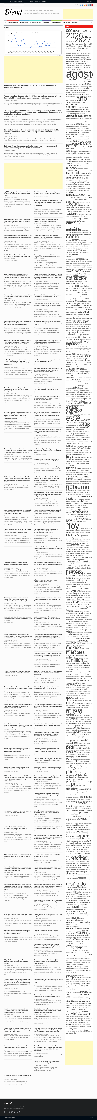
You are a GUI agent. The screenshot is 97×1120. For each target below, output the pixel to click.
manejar (68, 617)
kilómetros (69, 580)
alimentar (75, 88)
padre (77, 732)
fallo (90, 441)
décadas (68, 306)
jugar (68, 575)
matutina (69, 628)
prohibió (68, 813)
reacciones (82, 843)
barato (86, 146)
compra (89, 238)
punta (89, 829)
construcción (70, 261)
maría (80, 621)
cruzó (85, 288)
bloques (78, 157)
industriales (74, 541)
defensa (76, 309)
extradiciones (79, 439)
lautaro (85, 584)
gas (75, 479)
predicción (79, 786)
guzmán (78, 501)
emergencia (70, 378)
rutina (83, 902)
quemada (68, 834)
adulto (84, 65)
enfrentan (84, 388)
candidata (82, 184)
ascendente (72, 124)
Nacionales (24, 22)
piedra (78, 763)
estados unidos (74, 411)
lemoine (78, 586)
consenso (87, 257)
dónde (81, 356)
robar (84, 894)
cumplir (90, 297)
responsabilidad (88, 880)
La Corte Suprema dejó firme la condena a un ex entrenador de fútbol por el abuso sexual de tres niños (48, 706)
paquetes (87, 737)
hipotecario (68, 512)
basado (79, 149)
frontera (79, 466)
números (70, 715)
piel (81, 763)
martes (85, 623)
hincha (86, 510)
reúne (89, 885)
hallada (67, 505)
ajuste (88, 79)
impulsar (87, 532)
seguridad (71, 920)
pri (69, 803)
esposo (76, 403)
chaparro (68, 207)
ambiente (83, 92)
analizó (73, 96)
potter (88, 781)
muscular (72, 687)
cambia (87, 176)
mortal (72, 676)
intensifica (78, 553)
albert (70, 82)
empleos (69, 380)
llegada (69, 600)
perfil (67, 754)
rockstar (83, 896)
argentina (73, 115)
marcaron (80, 619)
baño (83, 146)
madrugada (76, 611)
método (88, 643)
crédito (79, 283)
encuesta (85, 384)
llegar (80, 599)
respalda (75, 878)
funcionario (80, 470)
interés (67, 555)
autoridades (74, 134)
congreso (72, 254)
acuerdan (76, 59)
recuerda (88, 854)
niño (70, 702)
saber (86, 902)
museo (76, 687)
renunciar (68, 869)
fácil (77, 441)
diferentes (88, 339)
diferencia (77, 339)
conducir (68, 248)
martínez (69, 625)
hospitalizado (84, 524)
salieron (68, 907)
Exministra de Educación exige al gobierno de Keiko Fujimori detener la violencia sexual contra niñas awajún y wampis (47, 777)
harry (79, 505)
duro (72, 360)
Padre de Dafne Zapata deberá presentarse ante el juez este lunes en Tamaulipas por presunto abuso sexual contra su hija (17, 868)
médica (77, 632)
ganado (74, 474)
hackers (90, 503)
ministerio (84, 663)
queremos (81, 834)
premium (68, 791)
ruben (73, 900)
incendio (72, 534)
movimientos (69, 678)
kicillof (86, 578)
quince (77, 836)
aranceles (87, 111)
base (83, 149)
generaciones (83, 481)
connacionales (81, 254)
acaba (73, 53)
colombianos (70, 232)
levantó (67, 591)
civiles (75, 218)
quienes (72, 836)
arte (74, 122)
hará (76, 505)
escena (69, 396)
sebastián (71, 916)
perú (69, 758)
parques (68, 741)
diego (68, 339)
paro (84, 738)
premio (88, 789)
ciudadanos (68, 218)
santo (88, 914)
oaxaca (76, 715)
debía (83, 303)
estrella (73, 422)
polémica (71, 775)
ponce (86, 777)
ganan (80, 477)
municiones (89, 685)
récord (79, 853)
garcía (69, 478)
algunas (82, 86)
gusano (88, 499)
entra (77, 390)
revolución (76, 889)
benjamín (84, 153)
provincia (82, 818)
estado (72, 407)
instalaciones (69, 551)
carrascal (87, 190)
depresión (68, 320)
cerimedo (82, 202)
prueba (85, 823)
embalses (77, 375)
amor (83, 94)
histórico (80, 514)
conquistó (76, 257)
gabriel (86, 472)
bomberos (81, 161)
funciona (69, 470)
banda (80, 146)
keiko (81, 578)
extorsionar (73, 439)
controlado (72, 265)
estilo (82, 420)
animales (71, 100)
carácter (68, 188)
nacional (81, 689)
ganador (79, 474)
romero (71, 898)
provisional (74, 821)
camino (72, 180)
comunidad (74, 242)
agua (72, 79)
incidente (68, 537)
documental (76, 351)
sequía (82, 929)
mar (71, 619)
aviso (87, 136)
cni (89, 224)
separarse (77, 926)
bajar (71, 141)
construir (78, 261)
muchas (82, 678)
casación (76, 195)
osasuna (74, 730)
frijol (76, 466)
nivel (77, 703)
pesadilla (84, 759)
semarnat (77, 922)
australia (75, 132)
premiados (82, 789)
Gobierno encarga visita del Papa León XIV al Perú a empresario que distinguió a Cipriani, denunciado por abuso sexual (47, 342)
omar (73, 721)
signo (81, 935)
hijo (79, 509)
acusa (89, 59)
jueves (74, 572)
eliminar (68, 375)
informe (75, 544)
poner (69, 779)
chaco (87, 205)
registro (68, 865)
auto (79, 132)
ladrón (75, 582)
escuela (84, 396)
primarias (73, 803)
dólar (85, 350)
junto (89, 576)
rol (68, 898)
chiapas (82, 207)
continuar (75, 263)
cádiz (86, 168)
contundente (83, 265)
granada (71, 492)
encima (78, 382)
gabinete (81, 472)
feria (81, 450)
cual (67, 290)
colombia (73, 230)
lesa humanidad (74, 588)
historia (69, 514)
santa (89, 912)
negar (82, 693)
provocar (68, 823)
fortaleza (85, 461)
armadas (86, 118)
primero (81, 803)
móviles (90, 676)
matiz (90, 625)
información (83, 543)
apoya (83, 107)
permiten (75, 754)
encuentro (73, 384)
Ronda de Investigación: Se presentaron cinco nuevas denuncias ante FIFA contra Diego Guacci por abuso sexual (17, 389)
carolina (82, 190)
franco (75, 463)
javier (70, 566)
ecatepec (79, 360)
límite (82, 595)
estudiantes (73, 425)
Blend (31, 1)
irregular (68, 564)
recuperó (68, 856)
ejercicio (82, 367)
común (87, 240)
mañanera (82, 615)
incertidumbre (84, 535)
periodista (71, 754)
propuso (74, 816)
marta (82, 623)
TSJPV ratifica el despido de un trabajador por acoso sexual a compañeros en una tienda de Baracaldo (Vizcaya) (17, 256)
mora (89, 672)
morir (82, 674)
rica (88, 889)
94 (89, 46)
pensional (71, 752)
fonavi (90, 457)
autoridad (68, 134)
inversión (70, 559)
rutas (81, 902)
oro (70, 730)
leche (67, 586)
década (87, 303)
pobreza (78, 769)
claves (83, 221)
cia (88, 209)
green (75, 494)
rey (80, 889)
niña (90, 700)
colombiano (84, 230)
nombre (79, 705)
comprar (69, 240)
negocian (78, 695)
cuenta (78, 292)
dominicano (68, 356)
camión (77, 180)
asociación (74, 126)
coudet (68, 281)
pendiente (77, 750)
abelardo (82, 48)
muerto (86, 680)
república (79, 872)
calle (88, 173)
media (69, 632)
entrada (81, 390)
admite (77, 63)
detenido (71, 334)
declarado (87, 307)
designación (85, 326)
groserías (79, 494)
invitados (78, 562)
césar (67, 205)
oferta (69, 719)
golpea (77, 490)
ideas (72, 530)
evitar (85, 427)
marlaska (68, 623)
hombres (86, 517)
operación (71, 723)
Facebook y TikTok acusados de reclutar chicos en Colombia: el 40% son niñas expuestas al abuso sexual (18, 296)
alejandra (75, 84)
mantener (78, 617)
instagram (87, 549)
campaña (70, 182)
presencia (68, 795)
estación (78, 405)
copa (67, 269)
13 (88, 31)
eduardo (82, 365)
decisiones (69, 307)
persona (78, 756)
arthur (77, 122)
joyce (76, 568)
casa (70, 195)
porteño (76, 779)
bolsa (73, 161)
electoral (79, 371)
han (73, 505)
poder (72, 771)
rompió (79, 898)
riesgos (90, 892)
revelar (69, 889)
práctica (68, 785)
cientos (87, 211)
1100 (83, 31)
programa (82, 810)
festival (81, 452)
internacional (79, 555)
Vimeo (88, 5)
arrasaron (78, 120)
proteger (85, 816)
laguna (84, 582)
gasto (85, 479)
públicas (82, 825)
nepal (70, 697)
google (84, 490)
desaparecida (86, 320)
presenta (74, 795)
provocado (85, 821)
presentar (79, 795)
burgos (87, 166)
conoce (69, 256)
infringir (67, 547)
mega (81, 634)
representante (70, 872)
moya (78, 678)
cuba (83, 290)
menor (78, 639)
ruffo (82, 900)
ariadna (73, 118)
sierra (68, 935)
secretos (86, 916)
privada (76, 806)
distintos (72, 348)
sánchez (70, 911)
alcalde (74, 82)
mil (86, 655)
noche (82, 703)
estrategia (68, 422)
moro (88, 674)
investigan (70, 562)
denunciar (77, 318)
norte (68, 707)
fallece (80, 441)
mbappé (84, 630)
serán (87, 929)
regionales (68, 863)
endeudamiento (69, 386)
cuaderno (89, 288)
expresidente (79, 435)
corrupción (75, 274)
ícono (69, 530)
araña (82, 111)
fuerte (70, 468)
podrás (83, 772)
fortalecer (80, 461)
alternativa (83, 88)
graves (72, 494)
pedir (70, 747)
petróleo (82, 761)
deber (74, 303)
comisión (84, 234)
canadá (82, 182)
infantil (86, 541)
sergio (90, 928)
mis (80, 667)
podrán (79, 772)
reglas (72, 865)
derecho (74, 320)
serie (67, 931)
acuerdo (83, 59)
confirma (77, 250)
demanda (86, 314)
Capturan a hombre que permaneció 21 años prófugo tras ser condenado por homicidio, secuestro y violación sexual (17, 931)
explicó (74, 433)
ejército (68, 369)
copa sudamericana (82, 269)
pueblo (79, 827)
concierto (89, 242)
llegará (86, 600)
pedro (77, 748)
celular (77, 200)
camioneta (83, 180)
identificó (77, 530)
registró (87, 863)
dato (82, 301)
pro (90, 806)
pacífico (72, 732)
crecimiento (70, 284)
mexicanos (81, 645)
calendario (80, 170)
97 (90, 46)
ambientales (78, 92)
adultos (88, 65)
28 (67, 44)
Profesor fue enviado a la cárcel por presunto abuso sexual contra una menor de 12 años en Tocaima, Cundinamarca (17, 221)
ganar (86, 476)
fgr (83, 452)
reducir (87, 856)
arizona (77, 118)
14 (90, 31)
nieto (87, 700)
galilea (90, 472)
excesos (68, 429)
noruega (78, 707)
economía (71, 362)
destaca (68, 330)
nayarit (67, 693)
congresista (86, 252)
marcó (90, 619)
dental (81, 316)
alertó (77, 86)
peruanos (79, 759)
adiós (73, 63)
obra (88, 715)
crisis (75, 285)
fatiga (67, 448)
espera (69, 403)
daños (71, 301)
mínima (73, 663)
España (44, 1)
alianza (71, 88)
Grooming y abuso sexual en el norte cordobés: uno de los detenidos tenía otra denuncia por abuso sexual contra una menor (18, 511)
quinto (70, 838)
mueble (67, 681)
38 (81, 44)
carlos (74, 190)
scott (67, 916)
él (72, 369)
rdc (89, 840)
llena (89, 600)
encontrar (83, 382)
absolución (84, 51)
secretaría (81, 916)
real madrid (78, 845)
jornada (87, 566)
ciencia (69, 211)
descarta (73, 326)
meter (83, 643)
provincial (68, 821)
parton (69, 743)
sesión (85, 931)
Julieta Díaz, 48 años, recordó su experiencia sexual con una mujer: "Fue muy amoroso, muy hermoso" (48, 323)
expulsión (72, 437)
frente (72, 465)
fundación (87, 470)
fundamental (69, 472)
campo (76, 182)
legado (70, 586)
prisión (70, 805)
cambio (78, 177)
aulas (75, 130)
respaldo (82, 878)
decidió (73, 306)
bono (85, 161)
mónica (86, 670)
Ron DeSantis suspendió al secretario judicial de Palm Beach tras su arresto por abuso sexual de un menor (48, 564)
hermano (85, 507)
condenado (82, 244)
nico (77, 700)
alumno (67, 90)
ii (79, 530)
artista (67, 124)
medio (76, 634)
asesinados (87, 124)
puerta (80, 829)
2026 (74, 35)
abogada (68, 51)
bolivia (68, 161)
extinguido (87, 437)
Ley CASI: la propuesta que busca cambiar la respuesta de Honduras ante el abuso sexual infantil (17, 193)
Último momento (13, 22)
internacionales (71, 557)
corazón (68, 271)
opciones (88, 721)
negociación (87, 693)
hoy (72, 525)
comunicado (69, 242)
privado (81, 806)
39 (82, 44)
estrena (77, 422)
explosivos (81, 433)
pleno (87, 767)
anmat (74, 100)
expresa (74, 435)
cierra (67, 214)
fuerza (78, 468)
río (71, 894)
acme (83, 55)
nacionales (89, 689)
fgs (85, 452)
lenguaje (82, 586)
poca (81, 769)
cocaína (75, 226)
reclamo (80, 849)
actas (71, 57)
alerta (87, 83)
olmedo (70, 721)
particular (77, 741)
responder (75, 880)
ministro (70, 665)
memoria (79, 636)
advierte (75, 67)
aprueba (68, 111)
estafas (81, 414)
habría (81, 503)
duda (81, 358)
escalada (79, 394)
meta (79, 643)
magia (87, 611)
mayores (69, 630)
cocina (80, 226)
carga (80, 188)
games (70, 474)
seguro (79, 920)
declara (74, 308)
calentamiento (86, 170)
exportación (68, 435)
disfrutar (74, 346)
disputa (67, 348)
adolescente (82, 63)
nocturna (89, 703)
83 (83, 46)
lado (73, 582)
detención (74, 332)
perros (87, 754)
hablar (72, 503)
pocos (84, 769)
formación (69, 461)
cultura (67, 296)
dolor (78, 354)
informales (68, 545)
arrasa (73, 120)
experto (76, 431)
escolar (74, 396)
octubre (77, 717)
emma (80, 377)
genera (72, 481)
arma (81, 118)
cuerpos (69, 295)
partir (88, 741)
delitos (81, 314)
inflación (74, 543)
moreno (76, 674)
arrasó (82, 120)
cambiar (70, 177)
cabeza (83, 168)
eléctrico (88, 371)
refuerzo (73, 861)
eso (70, 398)
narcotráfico (76, 691)
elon (74, 375)
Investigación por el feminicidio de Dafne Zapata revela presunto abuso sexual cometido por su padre (48, 981)
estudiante (68, 425)
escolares (78, 396)
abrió (74, 51)
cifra (83, 214)
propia (72, 814)
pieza (86, 763)
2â (70, 44)
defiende (89, 309)
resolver (68, 878)
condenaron (70, 246)
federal (86, 448)
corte (82, 273)
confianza (69, 250)
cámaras (82, 175)
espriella (85, 403)
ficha (87, 452)
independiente (82, 539)
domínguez (86, 354)
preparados (73, 793)
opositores (86, 725)
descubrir (78, 326)
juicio (74, 575)
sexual (73, 933)
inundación (87, 557)
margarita (73, 621)
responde (69, 880)
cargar (83, 188)
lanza (74, 584)
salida (85, 904)
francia (72, 463)
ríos (73, 894)
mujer (78, 683)
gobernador (85, 483)
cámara (76, 175)
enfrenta (77, 388)
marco (68, 621)
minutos (87, 665)
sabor (90, 902)
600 (72, 46)
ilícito (82, 530)
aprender (74, 109)
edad (89, 363)
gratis (87, 492)
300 (76, 44)
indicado (88, 539)
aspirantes (79, 126)
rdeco (70, 843)
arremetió (86, 120)
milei (69, 657)
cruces (82, 288)
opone (83, 723)
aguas (77, 79)
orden (90, 725)
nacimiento (68, 689)
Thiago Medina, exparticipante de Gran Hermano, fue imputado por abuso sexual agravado (16, 961)
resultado (76, 883)
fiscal (70, 456)
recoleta (86, 849)
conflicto (75, 252)
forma (86, 459)
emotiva (84, 377)
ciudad (83, 216)
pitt (66, 766)
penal (73, 750)
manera (72, 617)
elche (85, 369)
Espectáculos (56, 22)
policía (78, 774)
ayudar (78, 139)
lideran (87, 593)
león (86, 587)
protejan (90, 816)
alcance (81, 82)
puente (75, 829)
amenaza (70, 94)
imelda (88, 530)
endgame (75, 386)
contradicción (80, 263)
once (76, 721)
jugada (89, 573)
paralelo (72, 738)
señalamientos (82, 924)
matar (83, 625)
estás (89, 414)
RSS (84, 5)
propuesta (85, 814)
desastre (83, 324)
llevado (70, 602)
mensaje (68, 641)
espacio (73, 398)
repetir (78, 869)
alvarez (71, 90)
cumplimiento (84, 296)
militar (85, 658)
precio (78, 784)
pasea (88, 743)
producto (69, 810)
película (87, 748)
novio (86, 707)
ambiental (73, 92)
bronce (87, 163)
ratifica (79, 841)
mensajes (73, 641)
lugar (89, 604)
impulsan (82, 532)
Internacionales (35, 22)
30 (73, 43)
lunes (85, 606)
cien (90, 209)
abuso (68, 53)
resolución (85, 876)
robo (76, 896)
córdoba (75, 271)
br (91, 161)
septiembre (72, 928)
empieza (88, 377)
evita (81, 427)
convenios (89, 265)
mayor (85, 627)
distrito (75, 348)
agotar (67, 79)
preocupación (74, 791)
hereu (74, 507)
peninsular (82, 750)
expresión (85, 435)
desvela (88, 330)
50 (91, 44)
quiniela (84, 836)
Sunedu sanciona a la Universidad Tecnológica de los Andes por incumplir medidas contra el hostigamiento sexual (48, 494)
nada (67, 691)
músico (83, 687)
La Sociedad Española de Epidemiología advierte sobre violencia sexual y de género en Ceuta (47, 450)
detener (80, 332)
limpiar (67, 597)
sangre (86, 912)
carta (69, 192)
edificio (68, 365)
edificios (73, 365)
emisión (76, 377)
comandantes (78, 232)
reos (72, 869)
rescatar (68, 876)
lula (73, 607)
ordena (68, 728)
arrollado (68, 122)
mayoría (74, 630)
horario (79, 521)
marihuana (85, 621)
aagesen (70, 48)
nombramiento (72, 705)
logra (90, 602)
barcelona (70, 149)
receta (72, 847)
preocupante (82, 791)
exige (72, 429)
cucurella (72, 292)
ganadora (84, 474)
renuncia (88, 867)
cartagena (75, 192)
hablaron (77, 503)
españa (86, 398)
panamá (86, 734)
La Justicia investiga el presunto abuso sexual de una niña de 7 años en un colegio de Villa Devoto (47, 599)
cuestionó (78, 295)
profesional (75, 810)
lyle (67, 609)
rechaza (79, 847)
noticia (83, 707)
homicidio (74, 519)
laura (82, 584)
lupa (87, 607)
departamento (87, 318)
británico (78, 163)
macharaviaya (74, 609)
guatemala (86, 496)
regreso (84, 865)
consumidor (89, 261)
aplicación (79, 107)
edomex (77, 365)
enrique (68, 390)
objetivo (81, 715)
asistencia (69, 126)
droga (72, 358)
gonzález (81, 490)
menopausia (72, 638)
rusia (74, 902)
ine (79, 541)
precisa (75, 786)
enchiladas (72, 382)
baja (68, 141)
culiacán (89, 295)
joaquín (77, 566)
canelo (67, 186)
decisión (87, 305)
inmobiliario (86, 547)
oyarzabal (82, 730)
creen (85, 283)
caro (78, 190)
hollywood (73, 517)
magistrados (69, 613)
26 (78, 40)
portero (81, 779)
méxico (73, 647)
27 (87, 39)
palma (76, 735)
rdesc (74, 843)
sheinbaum (82, 932)
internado (79, 557)
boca (82, 157)
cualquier (71, 290)
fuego (82, 466)
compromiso (82, 240)
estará (85, 414)
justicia (70, 577)
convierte (76, 267)
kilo (89, 578)
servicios (79, 931)
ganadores (72, 476)
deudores (68, 337)
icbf (67, 530)
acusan (81, 61)
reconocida (68, 853)
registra (75, 863)
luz (90, 607)
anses (69, 102)
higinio (75, 510)
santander (77, 914)
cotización (76, 278)
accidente (88, 53)
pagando (84, 732)
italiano (76, 564)
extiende (83, 437)
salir (72, 907)
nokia (67, 705)
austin (71, 132)
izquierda (83, 564)
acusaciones (69, 61)
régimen (82, 861)
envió (74, 392)
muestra (69, 683)
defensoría (83, 309)
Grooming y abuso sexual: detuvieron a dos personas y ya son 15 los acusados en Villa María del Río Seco (47, 256)
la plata (83, 580)
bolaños (82, 159)
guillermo (83, 499)
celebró (70, 200)
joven (71, 568)
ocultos (81, 717)
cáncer (89, 182)
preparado (68, 793)
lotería (79, 604)
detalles (68, 332)
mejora (85, 634)
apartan (86, 105)
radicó (85, 838)
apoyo (69, 109)
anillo (67, 100)
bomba (76, 161)
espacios (78, 398)
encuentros (78, 384)
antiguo (78, 102)
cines (90, 214)
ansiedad (74, 102)
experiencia (70, 431)
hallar (71, 505)
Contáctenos (89, 1)
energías (87, 386)
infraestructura (85, 545)
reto (87, 885)
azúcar (82, 139)
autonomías (85, 132)
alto (87, 88)
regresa (77, 865)
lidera (84, 593)
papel (82, 737)
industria (68, 541)
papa (78, 737)
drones (76, 358)
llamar (90, 597)
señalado (76, 924)
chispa (76, 209)
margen (77, 621)
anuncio (81, 105)
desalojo (79, 320)
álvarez (77, 90)
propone (80, 814)
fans (76, 446)
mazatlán (79, 630)
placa (73, 766)
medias (74, 632)
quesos (67, 836)
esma (67, 398)
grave (68, 494)
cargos (67, 190)
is (70, 564)
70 (75, 46)
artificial (86, 122)
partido (84, 741)
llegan (74, 600)
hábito (86, 501)
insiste (83, 549)
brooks (90, 163)
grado (67, 492)
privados (86, 806)
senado (85, 922)
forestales (81, 459)
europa (68, 427)
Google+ (86, 5)
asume (86, 126)
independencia (72, 539)
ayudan (74, 139)
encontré (88, 382)
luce (86, 604)
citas (78, 216)
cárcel (72, 188)
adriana (77, 65)
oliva (67, 721)
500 (67, 46)
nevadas (82, 698)
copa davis (71, 269)
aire (82, 79)
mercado (83, 640)
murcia (67, 687)
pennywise (87, 750)
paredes (81, 738)
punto (68, 832)
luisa (71, 606)
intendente (89, 551)
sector (68, 918)
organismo (87, 728)
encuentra (68, 384)
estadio (83, 405)
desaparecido (69, 322)
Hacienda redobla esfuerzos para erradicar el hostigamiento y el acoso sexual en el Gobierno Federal (48, 548)
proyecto (74, 823)
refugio (77, 861)
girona (74, 483)
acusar (86, 61)
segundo (74, 918)
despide (79, 328)
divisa (68, 352)
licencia (72, 593)
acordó (67, 57)
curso (78, 298)
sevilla (68, 933)
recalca (67, 847)
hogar (89, 514)
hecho (84, 505)
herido (79, 507)
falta (68, 443)
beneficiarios (87, 151)
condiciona (76, 246)
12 (86, 31)
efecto (68, 367)
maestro (81, 611)
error (67, 394)
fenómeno (75, 450)
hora (69, 521)
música (80, 687)
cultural (72, 297)
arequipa (82, 113)
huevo (88, 528)
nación (73, 689)
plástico (68, 768)
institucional (76, 551)
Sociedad (46, 22)
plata (72, 768)
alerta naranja (69, 86)
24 (71, 42)
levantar (86, 588)
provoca (80, 821)
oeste (91, 717)
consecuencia (81, 257)
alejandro (81, 84)
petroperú (86, 761)
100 (78, 31)
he (81, 505)
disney (84, 346)
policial (68, 777)
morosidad (68, 676)
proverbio (74, 819)
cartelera (83, 192)
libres (89, 591)
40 (85, 43)
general (89, 481)
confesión (86, 248)
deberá (79, 303)
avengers (77, 136)
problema (76, 808)
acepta (77, 55)
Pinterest (92, 5)
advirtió (82, 67)
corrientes (68, 274)
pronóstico (85, 812)
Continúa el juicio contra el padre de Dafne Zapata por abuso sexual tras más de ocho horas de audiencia (46, 812)
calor (70, 175)
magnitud (80, 613)
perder (80, 752)
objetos (85, 715)
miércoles (75, 652)
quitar (73, 838)
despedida (74, 328)
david (85, 301)
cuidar (84, 295)
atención (78, 128)
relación (82, 867)
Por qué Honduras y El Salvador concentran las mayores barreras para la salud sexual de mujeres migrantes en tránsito (18, 706)
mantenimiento (84, 617)
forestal (77, 459)
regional (87, 861)
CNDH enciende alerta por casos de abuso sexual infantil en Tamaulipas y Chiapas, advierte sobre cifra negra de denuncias (46, 734)
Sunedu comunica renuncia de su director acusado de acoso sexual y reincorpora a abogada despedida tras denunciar (16, 1010)
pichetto (71, 763)
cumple (79, 296)
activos (82, 57)
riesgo (77, 891)
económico (79, 363)
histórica (74, 514)
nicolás (80, 700)
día (81, 336)
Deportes (66, 22)
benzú (88, 153)
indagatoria (83, 537)
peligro (67, 750)
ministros (76, 665)
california (82, 173)
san (81, 909)
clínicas (84, 224)
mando (87, 615)
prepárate (86, 793)
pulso (86, 829)
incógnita (72, 537)
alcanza (87, 82)
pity (68, 766)
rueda (79, 900)
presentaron (84, 795)
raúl (82, 841)
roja (90, 896)
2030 (67, 41)
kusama (77, 580)
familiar (80, 443)
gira (71, 483)
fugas (85, 468)
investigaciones (87, 559)
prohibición (89, 810)
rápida (76, 841)
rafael (68, 841)
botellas (89, 161)
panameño (68, 737)
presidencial (76, 797)
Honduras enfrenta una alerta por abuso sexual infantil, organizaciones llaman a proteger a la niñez (48, 868)
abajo (74, 48)
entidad (73, 390)
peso (67, 761)
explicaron (68, 433)
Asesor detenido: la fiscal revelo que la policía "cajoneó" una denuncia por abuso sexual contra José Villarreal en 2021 (47, 511)
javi (67, 566)
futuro (77, 472)
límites (85, 595)
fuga (83, 468)
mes (73, 642)
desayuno (88, 324)
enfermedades (69, 388)
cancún (77, 184)
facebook (72, 441)
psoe (73, 825)
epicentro (80, 392)
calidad (72, 172)
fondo (69, 459)
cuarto (75, 290)
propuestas (68, 816)
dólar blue (68, 354)
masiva (80, 625)
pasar (75, 742)
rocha (79, 896)
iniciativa (81, 547)
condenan (88, 244)
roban (80, 894)
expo (87, 433)
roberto (68, 896)
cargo (88, 188)
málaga (88, 613)
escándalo (83, 394)
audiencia (70, 130)
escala (74, 394)
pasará (80, 743)
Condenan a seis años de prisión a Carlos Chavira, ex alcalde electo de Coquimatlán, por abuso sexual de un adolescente (47, 946)
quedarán (85, 832)
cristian (81, 286)
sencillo (67, 926)
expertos (81, 431)
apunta (78, 111)
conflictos (81, 252)
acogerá (87, 55)
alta (79, 88)
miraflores (72, 667)
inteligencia (83, 551)
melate (74, 636)
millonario (86, 661)
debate (69, 303)
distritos (79, 348)
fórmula (75, 461)
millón (77, 660)
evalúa (77, 427)
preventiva (88, 801)
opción (83, 721)
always (86, 90)
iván (80, 564)
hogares (68, 516)
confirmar (69, 252)
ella (71, 376)
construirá (84, 261)
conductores (81, 248)
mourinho (81, 676)
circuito (67, 216)
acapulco (77, 53)
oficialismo (82, 719)
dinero (84, 341)
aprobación (79, 109)
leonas (68, 588)
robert (87, 894)
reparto (75, 869)
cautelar (83, 197)
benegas (80, 153)
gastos (68, 481)
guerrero (76, 499)
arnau (70, 120)
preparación (87, 791)
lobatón (82, 602)
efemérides (77, 367)
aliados (90, 86)
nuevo (74, 711)
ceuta (74, 204)
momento (71, 669)
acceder (83, 53)
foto (88, 461)
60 (70, 46)
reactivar (68, 845)
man (73, 615)
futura (73, 472)
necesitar (77, 693)
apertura (71, 106)
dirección (83, 344)
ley (72, 590)
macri (79, 609)
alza (90, 90)
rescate (72, 876)
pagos (67, 735)
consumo (69, 263)
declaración (81, 307)
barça (90, 147)
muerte (77, 680)
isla (72, 564)
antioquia (83, 102)
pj (70, 766)
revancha (74, 887)
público (86, 825)
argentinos (69, 118)
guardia (78, 497)
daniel (87, 299)
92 (87, 46)
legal (74, 587)
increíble (77, 537)
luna (77, 606)
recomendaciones (70, 851)
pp (91, 782)
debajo (89, 301)
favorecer (74, 448)
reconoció (74, 853)
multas (83, 683)
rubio (76, 900)
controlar (77, 265)
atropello (87, 128)
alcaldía (77, 82)
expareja (81, 429)
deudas (87, 334)
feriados (86, 450)
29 (69, 44)
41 (89, 44)
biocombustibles (86, 155)
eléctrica (84, 371)
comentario (84, 232)
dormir (68, 358)
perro (84, 754)
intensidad (70, 553)
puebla (74, 827)
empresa (77, 379)
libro (67, 593)
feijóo (90, 448)
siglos (71, 935)
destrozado (83, 330)
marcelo (86, 619)
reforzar (89, 859)
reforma (78, 858)
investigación (79, 560)
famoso (70, 445)
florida (86, 457)
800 (81, 46)
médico (89, 632)
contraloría (86, 263)
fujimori (89, 468)
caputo (85, 186)
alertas (74, 86)
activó (78, 57)
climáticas (79, 224)
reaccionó (88, 843)
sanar (85, 909)
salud (78, 907)
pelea (81, 748)
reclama (75, 849)
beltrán (77, 151)
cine (87, 214)
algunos (86, 86)
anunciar (72, 104)
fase (90, 446)
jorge (81, 566)
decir (79, 305)
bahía (87, 139)
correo (88, 271)
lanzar (78, 584)
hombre (80, 516)
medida (70, 634)
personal (85, 756)
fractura (68, 463)
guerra (69, 498)
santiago (83, 914)
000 (69, 31)
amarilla (68, 92)
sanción (79, 911)
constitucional (82, 259)
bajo (75, 140)
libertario (84, 591)
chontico (80, 209)
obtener (73, 717)
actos (67, 59)
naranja (71, 691)
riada (84, 889)
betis (72, 155)
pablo (87, 730)
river (76, 894)
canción (73, 184)
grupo (84, 494)
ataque (69, 128)
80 (79, 46)
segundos (81, 918)
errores (71, 394)
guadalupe (68, 497)
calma (67, 175)
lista (83, 597)
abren (71, 51)
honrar (89, 519)
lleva (67, 602)
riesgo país (85, 892)
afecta (88, 67)
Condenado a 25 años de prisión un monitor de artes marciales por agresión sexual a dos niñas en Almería (18, 618)
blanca (70, 157)
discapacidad (69, 346)
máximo (80, 628)
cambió (85, 178)
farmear (86, 446)
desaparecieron (69, 324)
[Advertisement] (78, 14)
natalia (81, 691)
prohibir (72, 812)
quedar (78, 831)
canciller (68, 184)
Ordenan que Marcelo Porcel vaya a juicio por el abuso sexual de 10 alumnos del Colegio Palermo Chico (48, 961)
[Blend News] (13, 12)
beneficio (68, 153)
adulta (81, 65)
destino (73, 330)
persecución (69, 756)
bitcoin (67, 157)
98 (66, 48)
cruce (78, 288)
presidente (86, 796)
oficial (74, 719)
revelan (85, 887)
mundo (78, 685)
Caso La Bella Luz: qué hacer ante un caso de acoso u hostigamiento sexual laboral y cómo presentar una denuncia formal (47, 1010)
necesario (72, 693)
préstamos (73, 799)
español (71, 400)
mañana (76, 615)
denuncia (69, 318)
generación (76, 481)
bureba (84, 166)
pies (83, 763)
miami (83, 648)
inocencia (76, 549)
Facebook (82, 5)
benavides (81, 151)
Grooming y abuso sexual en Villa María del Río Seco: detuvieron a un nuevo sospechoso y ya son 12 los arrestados (48, 431)
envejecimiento (69, 392)
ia (91, 528)
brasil (68, 163)
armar (67, 120)
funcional (74, 470)
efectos (72, 367)
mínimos (78, 663)
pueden (86, 827)
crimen (69, 286)
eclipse (86, 360)
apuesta (73, 111)
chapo (74, 207)
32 (79, 44)
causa (78, 197)
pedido (83, 745)
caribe (71, 190)
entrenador (86, 390)
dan (84, 299)
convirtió (82, 267)
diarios (89, 337)
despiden (84, 328)
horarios (84, 521)
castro (88, 195)
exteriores (78, 437)
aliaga (67, 88)
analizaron (69, 96)
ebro (76, 360)
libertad (78, 591)
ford (73, 459)
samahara (77, 909)
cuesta (74, 295)
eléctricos (68, 373)
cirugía (71, 216)
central (88, 199)
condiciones (84, 246)
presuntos (69, 801)
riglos (68, 894)
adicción (68, 63)
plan (78, 765)
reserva (77, 876)
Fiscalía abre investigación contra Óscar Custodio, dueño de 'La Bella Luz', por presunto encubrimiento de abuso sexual (48, 531)
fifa (91, 452)
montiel (75, 672)
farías (81, 446)
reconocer (86, 851)
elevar (76, 373)
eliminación (83, 373)
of (66, 719)
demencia (73, 316)
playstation (82, 767)
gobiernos (68, 490)
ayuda (69, 138)
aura (68, 132)
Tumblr (90, 5)
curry (74, 299)
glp (80, 483)
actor (88, 57)
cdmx (88, 197)
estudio (79, 425)
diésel (71, 339)
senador (68, 924)
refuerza (68, 861)
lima (78, 595)
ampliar (87, 94)
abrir (78, 50)
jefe (74, 566)
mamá (68, 615)
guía (80, 499)
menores (85, 638)
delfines (75, 314)
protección (80, 816)
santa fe (70, 913)
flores (82, 457)
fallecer (84, 441)
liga (75, 595)
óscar (78, 730)
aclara (80, 55)
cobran (67, 226)
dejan (76, 312)
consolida (73, 259)
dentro (85, 316)
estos (87, 419)
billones (80, 155)
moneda (82, 670)
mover (86, 676)
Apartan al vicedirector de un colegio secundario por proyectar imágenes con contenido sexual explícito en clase (15, 828)
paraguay (68, 738)
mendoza (85, 636)
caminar (68, 180)
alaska (67, 82)
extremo (68, 441)
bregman (73, 163)
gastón (89, 479)
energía (81, 386)
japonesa (90, 564)
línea (77, 597)
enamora (68, 382)
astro (84, 126)
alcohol (67, 84)
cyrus (81, 298)
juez (84, 573)
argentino (86, 115)
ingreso (71, 547)
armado (90, 118)
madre (84, 609)
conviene (69, 267)
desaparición (77, 324)
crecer (80, 281)
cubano (88, 290)
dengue (78, 316)
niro (75, 703)
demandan (68, 316)
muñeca (84, 685)
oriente (67, 730)
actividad (75, 57)
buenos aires (75, 165)
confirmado (84, 250)
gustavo (68, 501)
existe (77, 429)
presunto (86, 799)
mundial (70, 685)
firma (84, 454)
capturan (78, 186)
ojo (91, 719)
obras (68, 717)
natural (85, 691)
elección (70, 371)
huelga (81, 528)
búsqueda (78, 168)
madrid (69, 611)
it (74, 564)
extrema (85, 439)
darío (78, 301)
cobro (71, 226)
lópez (73, 604)
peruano (75, 759)
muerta (71, 681)
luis (67, 606)
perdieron (86, 752)
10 (74, 31)
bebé (73, 151)
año (81, 98)
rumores (68, 902)
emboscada (83, 375)
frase (78, 463)
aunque (88, 130)
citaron (75, 216)
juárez (83, 568)
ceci (67, 199)
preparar (80, 793)
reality (84, 845)
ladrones (79, 582)
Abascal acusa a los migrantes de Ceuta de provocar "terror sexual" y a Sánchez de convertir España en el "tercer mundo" (46, 749)
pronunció (68, 814)
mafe (85, 611)
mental (77, 641)
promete (76, 813)
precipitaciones (69, 786)
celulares (83, 200)
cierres (80, 214)
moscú (76, 676)
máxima (75, 628)
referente (68, 859)
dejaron (71, 314)
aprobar (86, 109)
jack (86, 564)
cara (89, 186)
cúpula (71, 299)
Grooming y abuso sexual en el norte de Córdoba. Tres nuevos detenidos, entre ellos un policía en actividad (48, 237)
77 (77, 46)
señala (72, 924)
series (70, 931)
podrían (87, 773)
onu (80, 721)
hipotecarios (79, 512)
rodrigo (86, 896)
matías (87, 625)
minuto (81, 665)
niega (84, 700)
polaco (67, 775)
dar (75, 300)
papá (75, 737)
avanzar (70, 136)
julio (83, 576)
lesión (80, 588)
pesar (88, 759)
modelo (87, 667)
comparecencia (83, 238)
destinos (77, 330)
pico (75, 763)
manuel (68, 619)
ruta (78, 902)
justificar (77, 578)
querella (77, 834)
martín (88, 623)
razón (85, 841)
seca (75, 916)
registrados (82, 863)
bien (75, 155)
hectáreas (69, 508)
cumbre (75, 296)
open (67, 723)
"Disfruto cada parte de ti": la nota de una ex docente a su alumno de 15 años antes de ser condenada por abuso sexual (47, 398)
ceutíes (82, 205)
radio (89, 838)
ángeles (89, 96)
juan (78, 568)
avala (78, 134)
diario (85, 337)
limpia (89, 595)
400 (87, 44)
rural (71, 902)
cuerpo (84, 293)
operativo (78, 723)
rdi (77, 843)
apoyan (86, 107)
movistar (74, 678)
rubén (69, 900)
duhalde (85, 358)
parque (87, 739)
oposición (78, 725)
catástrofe (68, 197)
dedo (71, 309)
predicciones (72, 788)
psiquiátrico (68, 825)
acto (85, 57)
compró (75, 240)
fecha (80, 448)
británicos (82, 163)
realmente (88, 845)
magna (74, 613)
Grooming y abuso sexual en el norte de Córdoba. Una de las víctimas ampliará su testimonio (16, 564)
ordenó (72, 728)
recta (84, 853)
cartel (79, 192)
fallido (87, 441)
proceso (84, 808)
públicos (69, 827)
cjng (79, 218)
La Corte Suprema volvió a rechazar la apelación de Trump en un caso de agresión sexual (47, 618)
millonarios (68, 663)
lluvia (76, 602)
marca (76, 619)
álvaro (83, 90)
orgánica (79, 727)
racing (77, 838)
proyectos (81, 823)
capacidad (72, 186)
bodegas (87, 157)
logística (86, 602)
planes (86, 766)
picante (67, 763)
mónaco (78, 670)
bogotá (70, 159)
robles (72, 896)
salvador (68, 909)
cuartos (79, 290)
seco (78, 916)
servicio (74, 931)
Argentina (37, 1)
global (77, 483)
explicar (86, 431)
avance (82, 134)
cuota (67, 298)
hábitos (68, 503)
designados (68, 328)
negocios (83, 695)
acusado (76, 61)
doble (72, 352)
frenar (87, 463)
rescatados (86, 874)
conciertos (69, 244)
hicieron (68, 510)
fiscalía (77, 457)
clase (86, 219)
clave (78, 220)
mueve (74, 683)
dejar (80, 312)
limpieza (72, 597)
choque (85, 209)
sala (67, 904)
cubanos (68, 292)
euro (86, 424)
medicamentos (83, 632)
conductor (73, 248)
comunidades (81, 242)
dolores (81, 354)
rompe (75, 898)
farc (79, 446)
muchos (88, 678)
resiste (81, 876)
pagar (89, 732)
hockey (86, 514)
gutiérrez (73, 501)
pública (77, 825)
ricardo (68, 892)
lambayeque (69, 584)
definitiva (72, 312)
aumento (82, 130)
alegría (71, 84)
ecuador (84, 363)
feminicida (68, 450)
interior (72, 555)
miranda (76, 667)
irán (89, 562)
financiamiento (78, 454)
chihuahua (87, 207)
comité (89, 234)
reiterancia (76, 867)
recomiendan (79, 851)
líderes (72, 595)
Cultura (74, 22)
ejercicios (87, 367)
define (67, 312)
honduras (83, 518)
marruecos (75, 623)
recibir (69, 849)
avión (81, 136)
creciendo (85, 281)
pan (80, 735)
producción (88, 808)
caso (82, 195)
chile (67, 209)
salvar (72, 909)
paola (72, 737)
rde (67, 843)
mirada (67, 667)
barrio (76, 149)
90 (85, 46)
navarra (89, 691)
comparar (59, 55)
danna (67, 301)
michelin (87, 648)
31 (77, 44)
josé (67, 568)
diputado (73, 344)
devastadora (74, 337)
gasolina (80, 479)
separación (72, 926)
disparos (88, 346)
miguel (82, 655)
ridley (71, 892)
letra (83, 588)
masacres (75, 625)
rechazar (86, 847)
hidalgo (72, 510)
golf (74, 490)
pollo (83, 777)
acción (69, 55)
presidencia (69, 797)
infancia (82, 541)
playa (75, 768)
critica (74, 288)
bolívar (88, 159)
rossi (86, 898)
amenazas (77, 94)
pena (70, 750)
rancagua (72, 841)
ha (82, 501)
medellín (89, 630)
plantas (90, 766)
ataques (74, 128)
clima (71, 223)
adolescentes (70, 65)
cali (91, 171)
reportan (82, 869)
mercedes (68, 643)
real (72, 845)
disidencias (79, 346)
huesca (84, 528)
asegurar (80, 124)
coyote (72, 281)
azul (85, 139)
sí (66, 935)
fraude (82, 463)
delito (78, 314)
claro (82, 218)
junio (86, 575)
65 (74, 46)
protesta (68, 819)
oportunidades (70, 725)
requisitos (80, 874)
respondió (80, 880)
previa (67, 803)
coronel (84, 271)
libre (87, 591)
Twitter (80, 5)
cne (87, 224)
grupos (88, 494)
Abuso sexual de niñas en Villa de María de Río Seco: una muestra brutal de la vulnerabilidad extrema (18, 237)
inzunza (84, 562)
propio (76, 814)
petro (76, 761)
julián (79, 576)
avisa (84, 136)
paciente (68, 732)
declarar (68, 309)
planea (82, 766)
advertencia (68, 67)
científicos (81, 211)
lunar (81, 607)
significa (76, 935)
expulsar (68, 437)
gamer (67, 474)
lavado (88, 584)
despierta (88, 328)
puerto (83, 829)
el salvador (78, 369)
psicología (89, 823)
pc (80, 745)
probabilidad (69, 808)
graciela (88, 490)
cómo (72, 236)
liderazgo (68, 595)
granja (82, 492)
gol (72, 490)
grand (75, 492)
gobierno (77, 487)
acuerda (71, 59)
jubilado (88, 568)
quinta (67, 838)
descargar (68, 326)
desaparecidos (80, 322)
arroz (71, 122)
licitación (77, 593)
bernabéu (68, 155)
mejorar (69, 636)
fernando (74, 452)
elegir (73, 373)
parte (72, 741)
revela (80, 887)
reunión (68, 887)
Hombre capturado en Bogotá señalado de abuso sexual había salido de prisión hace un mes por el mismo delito (47, 305)
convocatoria (89, 267)
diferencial (83, 339)
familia (73, 443)
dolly (74, 353)
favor (70, 448)
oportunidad (88, 723)
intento (87, 553)
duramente (68, 360)
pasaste (84, 743)
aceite (73, 55)
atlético (83, 128)
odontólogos (86, 717)
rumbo (86, 900)
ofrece (88, 719)
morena (70, 674)
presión (68, 799)
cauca (73, 198)
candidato (87, 184)
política (73, 777)
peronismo (80, 754)
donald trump (75, 356)
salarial (70, 904)
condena (75, 244)
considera (68, 259)
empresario (86, 380)
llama (86, 597)
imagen (85, 530)
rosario (83, 898)
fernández (68, 452)
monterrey (69, 672)
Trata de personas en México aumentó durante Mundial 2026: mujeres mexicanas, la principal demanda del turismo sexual (17, 1030)
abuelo (88, 51)
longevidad (68, 604)
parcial (76, 739)
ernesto (90, 392)
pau (76, 745)
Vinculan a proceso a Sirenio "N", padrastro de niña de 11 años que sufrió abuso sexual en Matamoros (48, 672)
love (82, 604)
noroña (87, 705)
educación (87, 365)
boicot (77, 159)
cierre (73, 214)
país (72, 734)
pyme (72, 832)
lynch (69, 609)
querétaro (86, 834)
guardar (73, 497)
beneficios (73, 153)
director (87, 344)
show (90, 933)
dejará (67, 314)
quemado (73, 834)
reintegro (71, 867)
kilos (73, 580)
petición (71, 761)
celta (74, 199)
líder (80, 593)
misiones (83, 667)
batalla (69, 151)
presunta (80, 799)
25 (73, 41)
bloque (74, 157)
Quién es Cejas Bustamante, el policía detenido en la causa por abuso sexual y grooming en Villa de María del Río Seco (32, 147)
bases (86, 149)
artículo (81, 122)
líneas (80, 597)
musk (87, 687)
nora (84, 705)
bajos (79, 141)
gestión (68, 483)
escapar (88, 394)
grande (79, 492)
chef (78, 207)
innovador (68, 549)
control (68, 265)
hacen (86, 503)
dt (79, 358)
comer (89, 232)
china (72, 209)
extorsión (68, 439)
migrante (71, 655)
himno (82, 510)
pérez (90, 752)
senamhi (88, 924)
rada (81, 838)
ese (89, 396)
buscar (71, 168)
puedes (69, 829)
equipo (85, 392)
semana (70, 922)
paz (78, 745)
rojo (67, 898)
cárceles (77, 188)
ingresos (76, 547)
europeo (72, 427)
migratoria (78, 655)
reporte (87, 869)
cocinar (83, 226)
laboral (69, 582)
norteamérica (73, 707)
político (79, 777)
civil (72, 218)
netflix (77, 698)
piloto (89, 763)
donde (87, 356)
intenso (83, 553)
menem (67, 638)
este (73, 418)
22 (69, 41)
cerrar (88, 202)
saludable (85, 907)
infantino (68, 543)
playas (78, 767)
